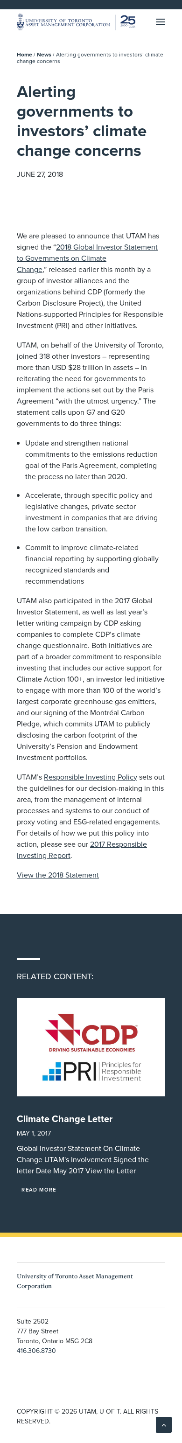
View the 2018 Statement (58, 875)
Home (24, 54)
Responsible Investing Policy (90, 777)
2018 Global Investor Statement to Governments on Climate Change (87, 258)
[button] (160, 22)
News (44, 54)
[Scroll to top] (164, 1424)
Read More (38, 1189)
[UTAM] (76, 22)
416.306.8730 (36, 1350)
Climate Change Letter (64, 1118)
